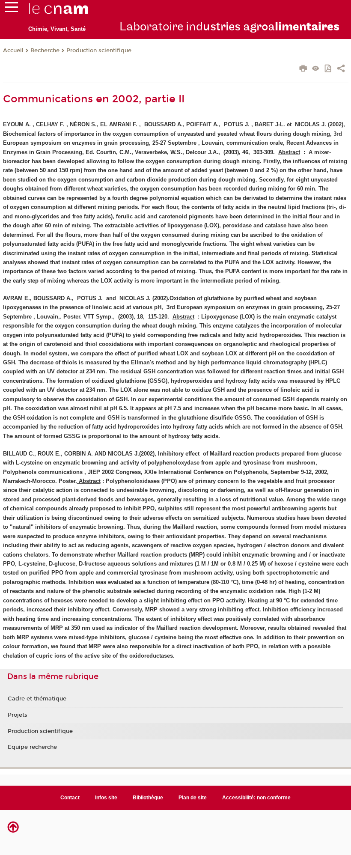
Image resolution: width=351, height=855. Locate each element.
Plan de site (192, 798)
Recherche (44, 50)
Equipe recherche (32, 747)
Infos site (106, 798)
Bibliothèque (148, 798)
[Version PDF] (328, 69)
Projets (17, 715)
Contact (70, 798)
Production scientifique (98, 50)
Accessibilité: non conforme (256, 798)
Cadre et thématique (37, 698)
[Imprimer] (303, 69)
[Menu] (12, 9)
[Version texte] (315, 69)
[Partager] (341, 69)
